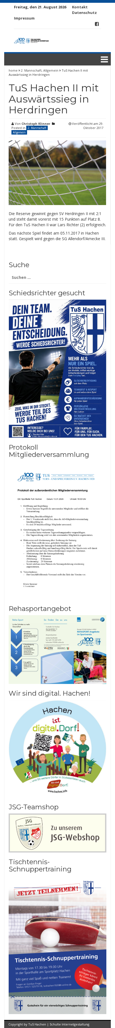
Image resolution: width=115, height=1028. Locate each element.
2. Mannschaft (31, 70)
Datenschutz (84, 12)
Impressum (24, 18)
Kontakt (80, 6)
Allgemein (50, 70)
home (13, 70)
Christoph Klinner (35, 123)
